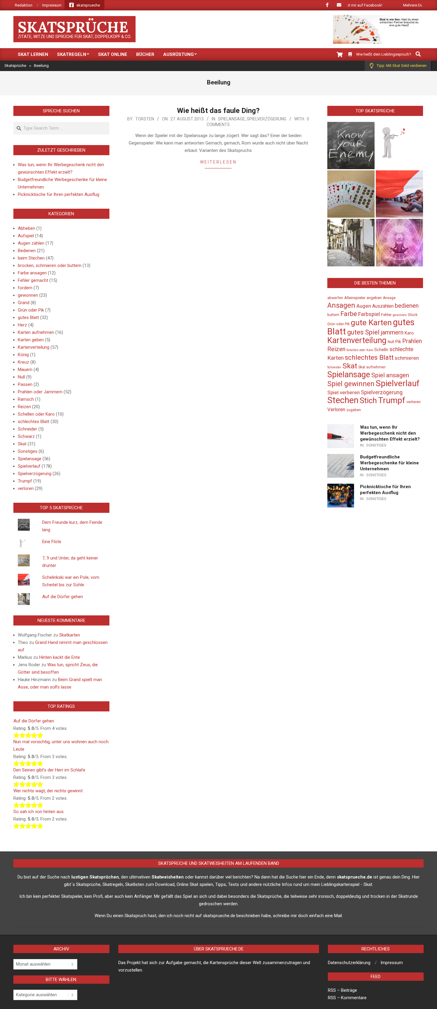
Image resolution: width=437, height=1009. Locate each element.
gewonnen (28, 295)
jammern (392, 332)
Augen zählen (31, 243)
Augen (363, 306)
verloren (26, 488)
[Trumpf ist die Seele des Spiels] (399, 242)
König (23, 354)
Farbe (348, 314)
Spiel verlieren (343, 392)
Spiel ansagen (390, 375)
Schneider (27, 429)
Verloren (336, 409)
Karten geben (31, 339)
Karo (409, 333)
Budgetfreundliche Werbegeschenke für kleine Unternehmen (389, 463)
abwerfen (335, 298)
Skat (22, 444)
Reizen (24, 406)
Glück (412, 315)
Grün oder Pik (31, 310)
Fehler (386, 314)
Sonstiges (27, 451)
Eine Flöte (51, 541)
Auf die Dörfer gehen (62, 596)
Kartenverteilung (33, 347)
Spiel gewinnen (351, 384)
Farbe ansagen (32, 273)
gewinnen (400, 315)
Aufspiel (26, 235)
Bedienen (27, 250)
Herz (22, 325)
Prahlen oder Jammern (40, 392)
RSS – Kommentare (347, 997)
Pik (398, 341)
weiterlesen (218, 162)
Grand (23, 302)
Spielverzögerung (266, 119)
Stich (368, 400)
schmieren (407, 358)
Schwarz (26, 436)
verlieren (413, 402)
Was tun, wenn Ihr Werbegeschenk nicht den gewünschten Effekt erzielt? (390, 433)
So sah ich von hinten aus (38, 811)
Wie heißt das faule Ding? (218, 110)
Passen (25, 384)
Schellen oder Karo (36, 414)
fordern (25, 287)
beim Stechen (31, 258)
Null (21, 377)
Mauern (25, 369)
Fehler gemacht (33, 280)
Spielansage (231, 119)
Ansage (389, 298)
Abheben (26, 228)
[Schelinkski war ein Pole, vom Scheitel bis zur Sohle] (399, 194)
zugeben (353, 410)
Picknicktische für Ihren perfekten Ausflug (58, 194)
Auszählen (383, 306)
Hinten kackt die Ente (59, 657)
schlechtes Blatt (33, 421)
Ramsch (26, 399)
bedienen (407, 305)
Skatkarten (69, 635)
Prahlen (412, 341)
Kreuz (23, 362)
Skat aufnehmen (372, 367)
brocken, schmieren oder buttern (49, 265)
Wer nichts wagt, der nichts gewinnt (48, 790)
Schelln (381, 349)
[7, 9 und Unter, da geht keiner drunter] (351, 194)
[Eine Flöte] (399, 145)
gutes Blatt (28, 317)
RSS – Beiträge (342, 990)
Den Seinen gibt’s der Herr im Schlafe (49, 770)
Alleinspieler (354, 298)
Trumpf (25, 481)
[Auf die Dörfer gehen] (351, 242)
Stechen (343, 400)
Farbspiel (369, 314)
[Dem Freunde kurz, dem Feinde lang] (351, 145)
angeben (374, 298)
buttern (333, 315)
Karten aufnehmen (36, 332)
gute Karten (371, 322)
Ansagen (341, 305)
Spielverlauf (29, 466)
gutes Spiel (363, 332)
